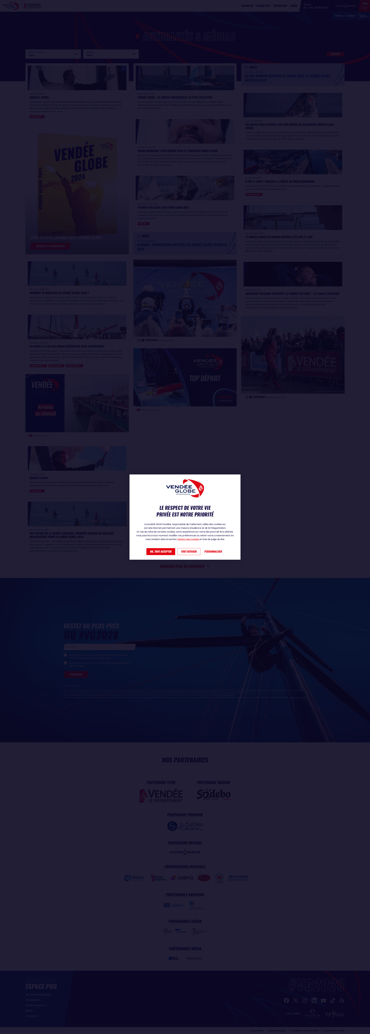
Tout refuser (189, 551)
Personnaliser (213, 551)
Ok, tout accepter (161, 551)
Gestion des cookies (188, 539)
